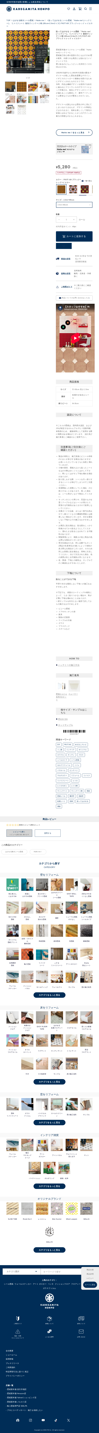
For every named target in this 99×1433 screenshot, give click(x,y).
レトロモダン (62, 786)
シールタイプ (62, 760)
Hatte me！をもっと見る (73, 133)
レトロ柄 (74, 786)
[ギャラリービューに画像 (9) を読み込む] (10, 110)
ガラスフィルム (49, 1288)
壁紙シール (61, 796)
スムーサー (73, 694)
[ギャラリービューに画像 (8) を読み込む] (44, 98)
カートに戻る (90, 1285)
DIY (58, 744)
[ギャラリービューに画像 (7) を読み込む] (33, 98)
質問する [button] (47, 833)
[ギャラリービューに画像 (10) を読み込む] (22, 110)
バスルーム (61, 770)
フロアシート (76, 1284)
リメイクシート (63, 781)
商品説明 (90, 1274)
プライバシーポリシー (15, 1376)
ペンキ (51, 1284)
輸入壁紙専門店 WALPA (17, 1406)
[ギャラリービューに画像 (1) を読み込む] (10, 87)
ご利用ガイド (66, 287)
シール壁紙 (75, 760)
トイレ (77, 765)
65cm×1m (63, 719)
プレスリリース (12, 1363)
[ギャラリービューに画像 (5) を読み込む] (10, 98)
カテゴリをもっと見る (49, 995)
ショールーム (11, 1355)
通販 (59, 806)
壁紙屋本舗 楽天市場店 (17, 1389)
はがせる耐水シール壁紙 (23, 20)
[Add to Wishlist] (64, 246)
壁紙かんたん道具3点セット (61, 697)
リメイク (87, 775)
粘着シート (61, 801)
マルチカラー (62, 775)
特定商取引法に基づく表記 (17, 1372)
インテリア (70, 750)
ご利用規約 (10, 1367)
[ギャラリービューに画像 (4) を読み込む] (44, 87)
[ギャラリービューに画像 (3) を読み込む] (33, 87)
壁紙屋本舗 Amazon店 (16, 1393)
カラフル (60, 755)
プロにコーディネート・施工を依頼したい (25, 1410)
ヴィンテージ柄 (77, 791)
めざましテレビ (80, 744)
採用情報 (9, 1359)
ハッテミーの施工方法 (69, 665)
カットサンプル (65, 725)
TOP (8, 20)
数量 (58, 214)
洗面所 (81, 796)
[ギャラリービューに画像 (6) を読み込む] (22, 98)
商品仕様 (90, 1270)
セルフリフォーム (63, 765)
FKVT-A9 (67, 744)
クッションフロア (62, 1284)
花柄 (71, 801)
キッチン (71, 755)
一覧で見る (88, 181)
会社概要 (9, 1351)
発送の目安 (66, 259)
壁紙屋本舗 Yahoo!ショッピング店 (21, 1398)
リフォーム (75, 775)
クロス (81, 755)
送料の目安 (66, 273)
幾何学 (72, 796)
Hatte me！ (41, 20)
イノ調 (59, 750)
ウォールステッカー (23, 1284)
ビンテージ (74, 770)
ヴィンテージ (62, 791)
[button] (85, 9)
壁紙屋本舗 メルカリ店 (17, 1402)
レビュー (90, 1278)
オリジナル (83, 750)
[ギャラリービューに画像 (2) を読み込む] (22, 87)
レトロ (75, 781)
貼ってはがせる (82, 801)
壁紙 (88, 791)
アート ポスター (40, 1284)
